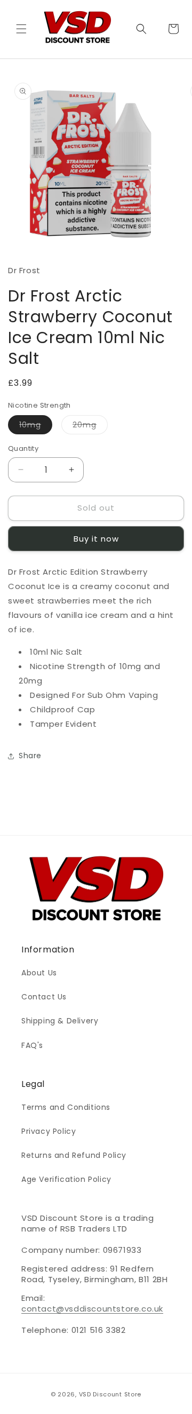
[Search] (141, 29)
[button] (21, 29)
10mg (35, 426)
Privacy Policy (48, 1131)
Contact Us (44, 996)
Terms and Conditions (65, 1107)
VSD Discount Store (110, 1394)
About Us (39, 972)
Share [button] (30, 755)
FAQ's (32, 1045)
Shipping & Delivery (59, 1020)
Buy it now (96, 538)
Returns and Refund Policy (73, 1155)
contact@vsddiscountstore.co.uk (92, 1308)
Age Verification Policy (66, 1179)
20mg (90, 426)
